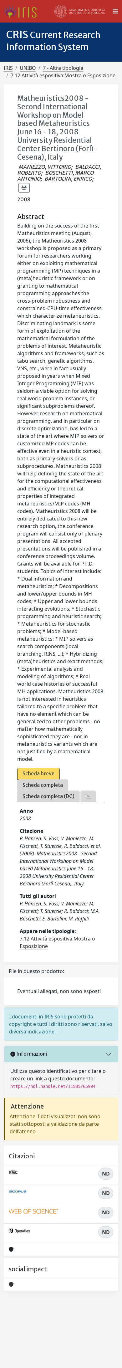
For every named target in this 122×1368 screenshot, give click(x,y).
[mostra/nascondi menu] (115, 11)
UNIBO (28, 67)
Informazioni (31, 1054)
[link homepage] (23, 11)
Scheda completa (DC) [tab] (48, 796)
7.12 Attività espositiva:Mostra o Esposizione (63, 75)
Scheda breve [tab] (38, 773)
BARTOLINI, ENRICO (68, 179)
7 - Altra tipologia (63, 67)
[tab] (88, 796)
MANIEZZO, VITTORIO (44, 167)
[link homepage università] (79, 11)
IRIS (8, 67)
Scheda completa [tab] (43, 785)
